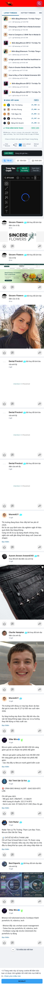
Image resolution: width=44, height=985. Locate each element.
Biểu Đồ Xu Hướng (24, 169)
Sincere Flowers (16, 222)
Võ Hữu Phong (16, 109)
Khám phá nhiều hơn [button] (12, 976)
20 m (10, 228)
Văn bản (23, 161)
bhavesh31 (14, 514)
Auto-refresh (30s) (26, 145)
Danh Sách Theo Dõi (35, 169)
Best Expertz (14, 863)
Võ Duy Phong (16, 118)
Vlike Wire (13, 739)
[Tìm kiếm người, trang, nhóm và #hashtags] (39, 3)
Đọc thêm (5, 542)
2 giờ (10, 367)
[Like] (22, 247)
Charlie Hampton (16, 632)
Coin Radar (14, 822)
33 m (10, 301)
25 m (10, 260)
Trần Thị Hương (16, 105)
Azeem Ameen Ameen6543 (21, 556)
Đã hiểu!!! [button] (22, 981)
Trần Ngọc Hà (16, 114)
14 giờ (11, 638)
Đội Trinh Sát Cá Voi (18, 781)
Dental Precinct (15, 361)
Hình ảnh (38, 161)
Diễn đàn (16, 145)
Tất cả (8, 161)
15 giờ (11, 742)
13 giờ (11, 518)
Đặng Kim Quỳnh (17, 123)
